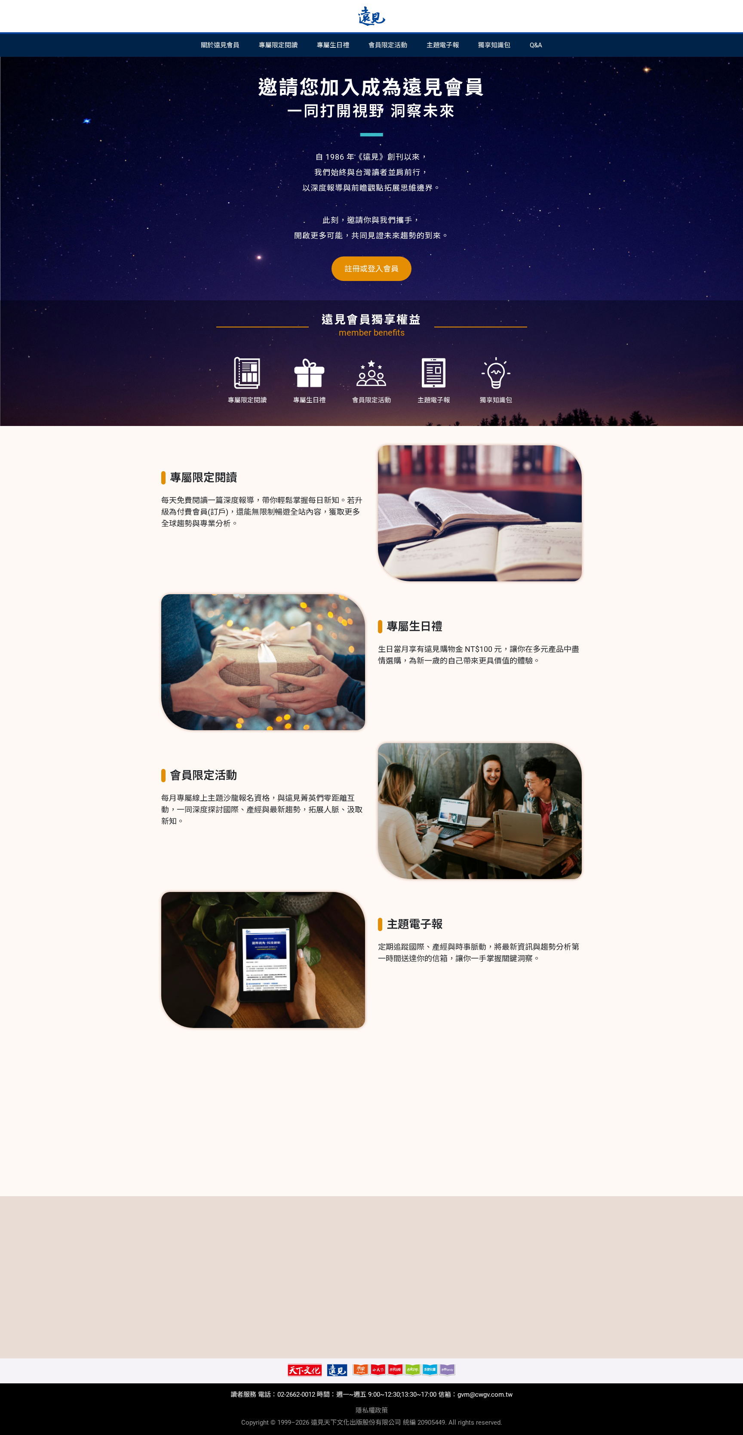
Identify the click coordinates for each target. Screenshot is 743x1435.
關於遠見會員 (220, 45)
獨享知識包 (494, 45)
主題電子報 (443, 45)
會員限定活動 (387, 45)
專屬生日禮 (333, 45)
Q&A (536, 45)
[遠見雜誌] (371, 16)
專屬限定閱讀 (278, 45)
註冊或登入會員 (371, 268)
